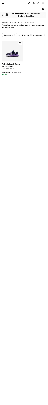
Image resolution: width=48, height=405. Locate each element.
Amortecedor (38, 35)
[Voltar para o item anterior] (2, 14)
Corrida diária (8, 35)
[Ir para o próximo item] (44, 14)
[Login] (34, 3)
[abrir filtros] (43, 9)
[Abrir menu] (43, 3)
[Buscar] (29, 3)
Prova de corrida (23, 35)
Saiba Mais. (30, 16)
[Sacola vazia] (38, 3)
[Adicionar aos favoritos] (20, 43)
